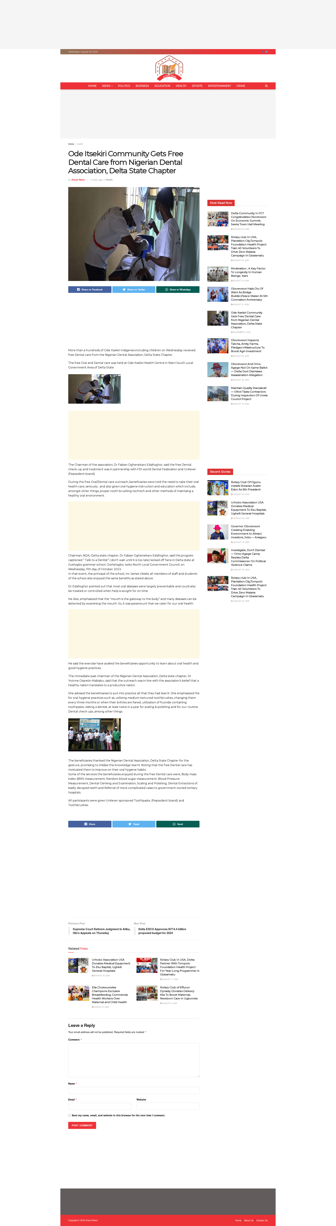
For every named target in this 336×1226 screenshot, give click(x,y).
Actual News (78, 179)
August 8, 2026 (101, 1006)
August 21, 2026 (241, 304)
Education (162, 85)
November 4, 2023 (242, 332)
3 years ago (96, 179)
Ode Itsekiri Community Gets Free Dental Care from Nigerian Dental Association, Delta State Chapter (246, 320)
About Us (249, 1220)
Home (92, 85)
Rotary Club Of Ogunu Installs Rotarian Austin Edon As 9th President (246, 485)
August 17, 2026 (170, 979)
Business (142, 85)
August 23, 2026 (241, 280)
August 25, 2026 (241, 260)
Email (72, 1099)
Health (181, 85)
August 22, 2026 (241, 379)
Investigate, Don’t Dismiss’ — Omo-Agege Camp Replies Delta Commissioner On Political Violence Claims (248, 557)
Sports (197, 85)
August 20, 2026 (241, 228)
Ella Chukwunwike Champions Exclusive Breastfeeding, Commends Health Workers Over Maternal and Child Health (110, 995)
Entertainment (219, 85)
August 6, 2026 (169, 1003)
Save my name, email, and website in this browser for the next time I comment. (118, 1115)
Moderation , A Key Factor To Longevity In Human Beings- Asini (248, 272)
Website (141, 1099)
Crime (240, 85)
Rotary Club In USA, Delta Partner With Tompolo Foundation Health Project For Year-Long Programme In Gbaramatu (179, 967)
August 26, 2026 (101, 975)
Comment (75, 1039)
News (106, 85)
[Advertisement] (168, 24)
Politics (124, 85)
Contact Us (262, 1220)
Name (72, 1083)
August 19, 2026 (241, 403)
